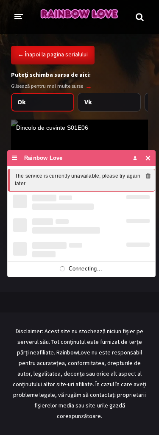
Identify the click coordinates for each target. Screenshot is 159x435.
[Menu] (14, 158)
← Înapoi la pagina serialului (53, 54)
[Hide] (148, 158)
